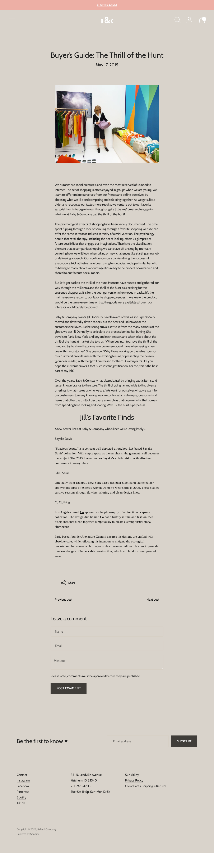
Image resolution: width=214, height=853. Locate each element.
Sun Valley (132, 775)
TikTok (21, 803)
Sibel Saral (129, 482)
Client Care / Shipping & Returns (145, 786)
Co (82, 512)
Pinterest (23, 792)
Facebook (23, 786)
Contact (22, 775)
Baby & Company (46, 829)
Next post (152, 599)
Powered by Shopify (28, 833)
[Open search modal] (177, 20)
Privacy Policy (134, 780)
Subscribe (184, 741)
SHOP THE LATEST (107, 4)
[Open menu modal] (12, 20)
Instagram (23, 780)
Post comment (68, 688)
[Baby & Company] (107, 20)
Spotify (21, 797)
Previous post (63, 599)
